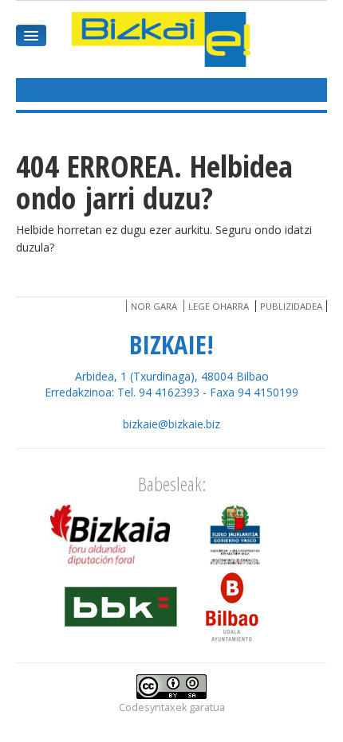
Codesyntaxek (153, 707)
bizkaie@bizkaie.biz (171, 424)
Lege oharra (218, 306)
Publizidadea (291, 306)
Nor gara (154, 306)
